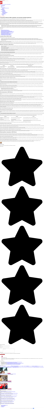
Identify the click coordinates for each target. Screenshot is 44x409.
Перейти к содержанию (2, 0)
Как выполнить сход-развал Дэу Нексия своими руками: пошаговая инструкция (8, 396)
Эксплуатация (3, 13)
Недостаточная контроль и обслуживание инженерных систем (7, 31)
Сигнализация (3, 10)
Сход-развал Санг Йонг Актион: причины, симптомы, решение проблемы (7, 391)
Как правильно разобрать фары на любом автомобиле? (5, 381)
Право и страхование (3, 405)
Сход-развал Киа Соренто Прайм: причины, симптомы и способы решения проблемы (9, 393)
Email (0, 346)
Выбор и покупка (3, 7)
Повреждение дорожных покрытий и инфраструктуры (6, 33)
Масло (3, 8)
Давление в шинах (3, 5)
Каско (1, 6)
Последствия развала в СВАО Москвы (5, 32)
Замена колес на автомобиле (3, 389)
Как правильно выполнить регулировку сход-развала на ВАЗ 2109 (14, 363)
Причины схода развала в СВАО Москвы (5, 30)
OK (33, 408)
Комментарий (1, 352)
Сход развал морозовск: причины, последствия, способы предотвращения (12, 364)
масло (16, 366)
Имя (0, 345)
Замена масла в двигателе (5, 12)
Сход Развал (2, 406)
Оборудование (2, 9)
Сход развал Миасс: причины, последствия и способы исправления (7, 401)
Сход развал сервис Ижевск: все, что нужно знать (12, 362)
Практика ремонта (3, 11)
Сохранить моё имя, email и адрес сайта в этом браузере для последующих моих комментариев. (10, 353)
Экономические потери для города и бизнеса (5, 34)
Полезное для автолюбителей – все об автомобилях (5, 4)
